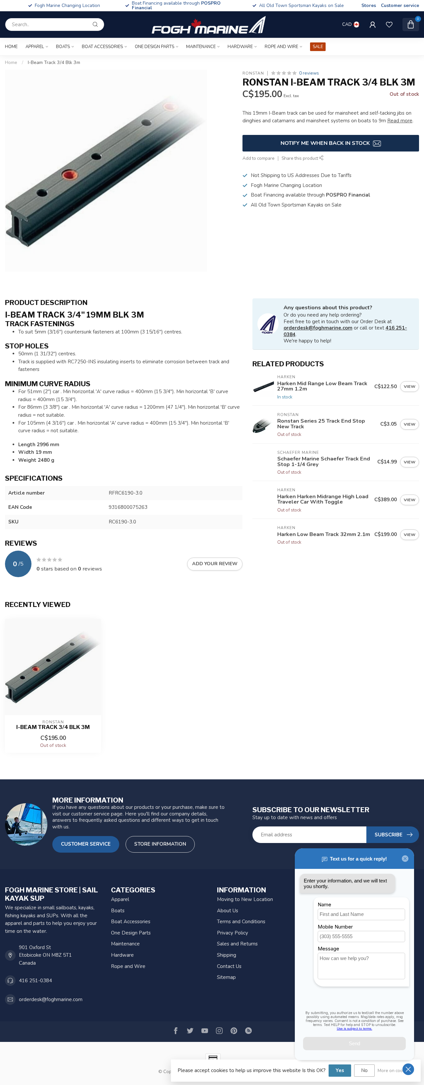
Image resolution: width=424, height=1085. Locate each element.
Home (11, 47)
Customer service (400, 5)
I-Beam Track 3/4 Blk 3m (54, 62)
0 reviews (309, 73)
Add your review (215, 564)
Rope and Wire (281, 47)
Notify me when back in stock (326, 143)
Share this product (300, 158)
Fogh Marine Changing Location (183, 5)
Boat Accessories (102, 47)
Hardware (240, 47)
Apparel (35, 47)
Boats (63, 47)
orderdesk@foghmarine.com (318, 328)
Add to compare (258, 158)
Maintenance (201, 47)
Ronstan (253, 73)
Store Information (160, 844)
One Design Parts (154, 47)
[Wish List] (389, 24)
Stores (368, 5)
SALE (318, 47)
